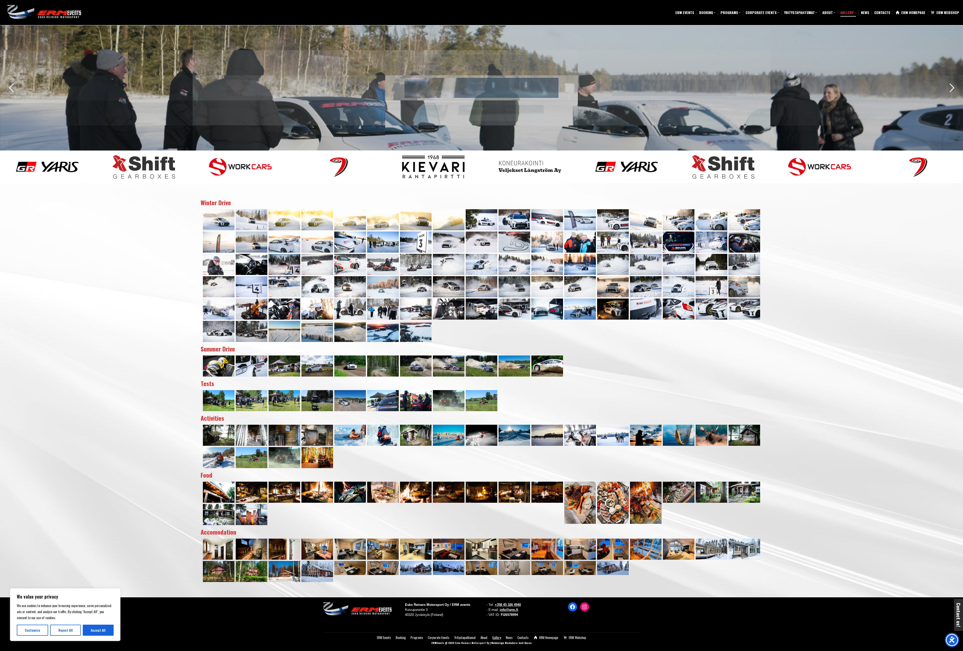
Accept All (98, 630)
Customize (32, 630)
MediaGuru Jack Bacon (518, 643)
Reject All (65, 630)
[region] (65, 614)
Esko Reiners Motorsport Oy (472, 643)
